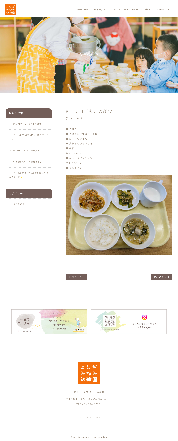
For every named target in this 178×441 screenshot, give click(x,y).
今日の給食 (19, 204)
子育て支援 (130, 9)
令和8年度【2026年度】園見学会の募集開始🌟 (29, 175)
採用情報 (146, 9)
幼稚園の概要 (81, 9)
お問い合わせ (163, 9)
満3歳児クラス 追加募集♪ (26, 150)
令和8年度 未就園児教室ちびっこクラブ (29, 137)
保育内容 (98, 9)
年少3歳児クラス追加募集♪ (26, 161)
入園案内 (113, 9)
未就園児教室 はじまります (26, 123)
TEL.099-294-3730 (88, 404)
